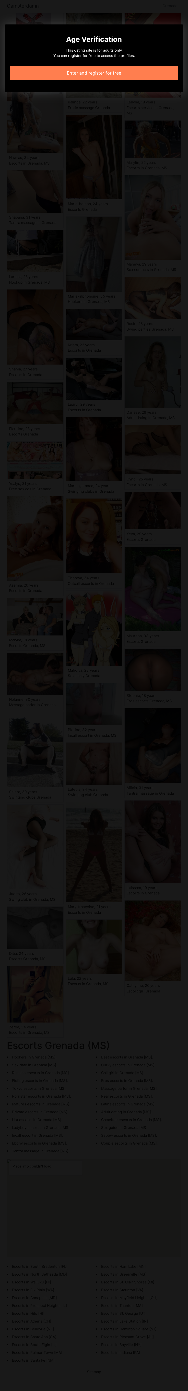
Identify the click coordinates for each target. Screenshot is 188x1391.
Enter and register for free (94, 73)
